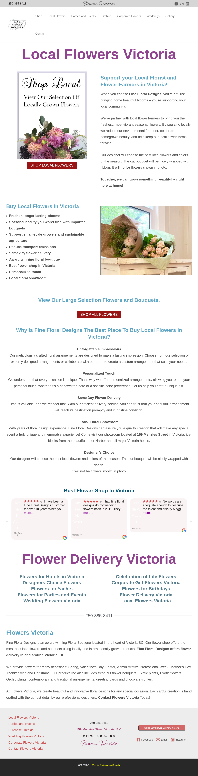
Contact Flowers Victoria (25, 748)
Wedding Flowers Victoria (26, 736)
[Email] (182, 4)
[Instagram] (187, 4)
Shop (38, 16)
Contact (40, 33)
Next (190, 521)
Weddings (153, 16)
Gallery (170, 16)
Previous (7, 521)
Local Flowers (57, 16)
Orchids (106, 16)
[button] (162, 728)
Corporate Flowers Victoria (27, 742)
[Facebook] (176, 4)
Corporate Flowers (129, 16)
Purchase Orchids (20, 730)
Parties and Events (83, 16)
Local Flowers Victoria (23, 717)
